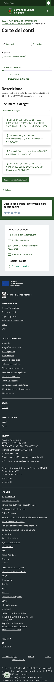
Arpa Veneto (7, 579)
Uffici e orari (7, 477)
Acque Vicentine (9, 554)
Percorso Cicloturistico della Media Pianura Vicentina (24, 517)
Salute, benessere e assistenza (15, 384)
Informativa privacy (10, 604)
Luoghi (4, 421)
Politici (4, 324)
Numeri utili (7, 482)
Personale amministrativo (13, 320)
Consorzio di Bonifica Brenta (14, 571)
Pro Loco (5, 592)
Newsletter (6, 646)
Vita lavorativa (8, 393)
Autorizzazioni (8, 355)
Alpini (4, 588)
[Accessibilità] (7, 675)
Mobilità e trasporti (10, 380)
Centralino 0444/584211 (21, 449)
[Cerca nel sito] (46, 11)
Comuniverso (7, 546)
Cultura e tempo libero (11, 364)
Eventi (4, 426)
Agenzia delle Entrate (11, 542)
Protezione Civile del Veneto (14, 509)
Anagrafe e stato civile (11, 347)
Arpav (4, 575)
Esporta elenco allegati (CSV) (15, 179)
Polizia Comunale (9, 513)
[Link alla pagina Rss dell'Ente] (3, 642)
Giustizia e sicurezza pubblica (14, 372)
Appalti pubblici (8, 351)
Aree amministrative (10, 307)
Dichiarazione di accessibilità (14, 613)
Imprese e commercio (11, 376)
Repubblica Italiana (10, 538)
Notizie (5, 407)
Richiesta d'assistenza (11, 629)
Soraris (4, 584)
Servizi (31, 656)
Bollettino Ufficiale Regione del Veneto (18, 529)
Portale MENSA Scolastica (13, 521)
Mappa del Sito (18, 659)
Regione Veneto (9, 3)
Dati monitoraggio (9, 656)
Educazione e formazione (12, 368)
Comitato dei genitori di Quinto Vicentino (19, 525)
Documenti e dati (9, 312)
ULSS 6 (5, 563)
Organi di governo (9, 316)
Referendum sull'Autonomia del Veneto (19, 504)
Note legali (6, 609)
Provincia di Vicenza (10, 500)
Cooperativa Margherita (12, 596)
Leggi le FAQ (7, 620)
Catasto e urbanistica (11, 359)
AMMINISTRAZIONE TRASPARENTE (23, 21)
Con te (4, 600)
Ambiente (6, 343)
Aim (3, 550)
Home (4, 21)
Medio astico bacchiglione (13, 567)
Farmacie (5, 559)
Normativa (6, 534)
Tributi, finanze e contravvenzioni (16, 389)
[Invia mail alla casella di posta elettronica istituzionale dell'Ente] (25, 457)
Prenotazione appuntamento (14, 626)
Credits (48, 656)
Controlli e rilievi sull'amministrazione (16, 23)
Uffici (4, 328)
